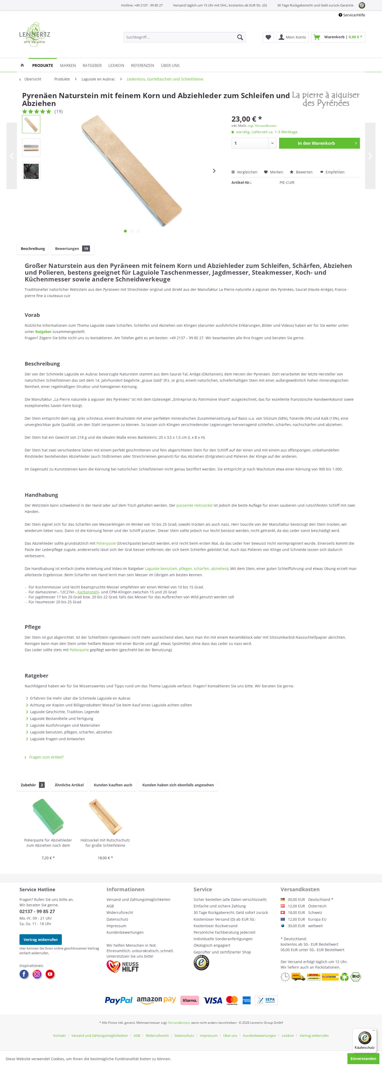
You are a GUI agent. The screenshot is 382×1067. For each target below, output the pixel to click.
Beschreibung (33, 248)
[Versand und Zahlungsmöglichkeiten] (191, 1000)
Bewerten (304, 172)
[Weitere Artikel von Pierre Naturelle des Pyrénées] (326, 100)
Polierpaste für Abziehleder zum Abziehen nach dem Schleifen (48, 843)
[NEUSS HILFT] (123, 966)
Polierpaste (106, 543)
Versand (295, 961)
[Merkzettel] (268, 37)
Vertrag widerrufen (41, 939)
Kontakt (59, 1035)
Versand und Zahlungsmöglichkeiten (138, 899)
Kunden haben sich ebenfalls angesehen (178, 784)
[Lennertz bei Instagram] (38, 975)
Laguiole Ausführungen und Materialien (65, 725)
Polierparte (79, 649)
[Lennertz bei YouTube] (50, 975)
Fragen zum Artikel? (46, 757)
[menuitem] (185, 37)
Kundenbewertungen (125, 932)
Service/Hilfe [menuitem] (353, 14)
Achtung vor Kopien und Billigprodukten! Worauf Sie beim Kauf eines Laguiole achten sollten (111, 704)
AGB (110, 905)
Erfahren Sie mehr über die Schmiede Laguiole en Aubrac (80, 698)
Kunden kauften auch (113, 784)
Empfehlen (335, 172)
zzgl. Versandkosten (262, 125)
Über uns (230, 1035)
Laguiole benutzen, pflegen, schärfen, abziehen (186, 568)
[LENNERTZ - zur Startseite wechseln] (34, 34)
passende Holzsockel (194, 505)
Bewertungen (71, 248)
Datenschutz (117, 919)
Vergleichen (247, 172)
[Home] (22, 65)
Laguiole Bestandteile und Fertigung (61, 718)
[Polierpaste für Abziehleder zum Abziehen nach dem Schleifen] (48, 817)
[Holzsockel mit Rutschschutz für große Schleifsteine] (105, 817)
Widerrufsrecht (120, 912)
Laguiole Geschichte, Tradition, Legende (64, 711)
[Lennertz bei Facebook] (25, 975)
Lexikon (288, 1035)
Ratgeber (43, 331)
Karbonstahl (88, 591)
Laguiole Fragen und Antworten (57, 738)
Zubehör (32, 784)
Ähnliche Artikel (69, 784)
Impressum (116, 925)
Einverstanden (363, 1058)
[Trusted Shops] (201, 962)
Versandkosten (179, 1022)
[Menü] (374, 1031)
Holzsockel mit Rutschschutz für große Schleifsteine (105, 843)
